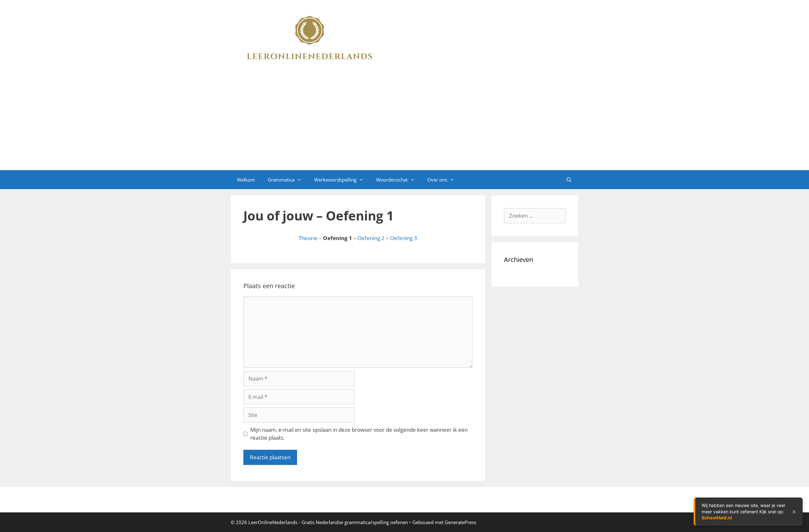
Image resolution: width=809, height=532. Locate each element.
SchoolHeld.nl (717, 517)
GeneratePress (460, 522)
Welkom (246, 179)
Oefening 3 (403, 238)
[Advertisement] (404, 122)
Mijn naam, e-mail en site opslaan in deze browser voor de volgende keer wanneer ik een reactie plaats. (359, 434)
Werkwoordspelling (335, 179)
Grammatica (281, 179)
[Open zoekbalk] (569, 179)
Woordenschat (392, 179)
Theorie (308, 238)
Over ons (437, 179)
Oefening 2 (371, 238)
